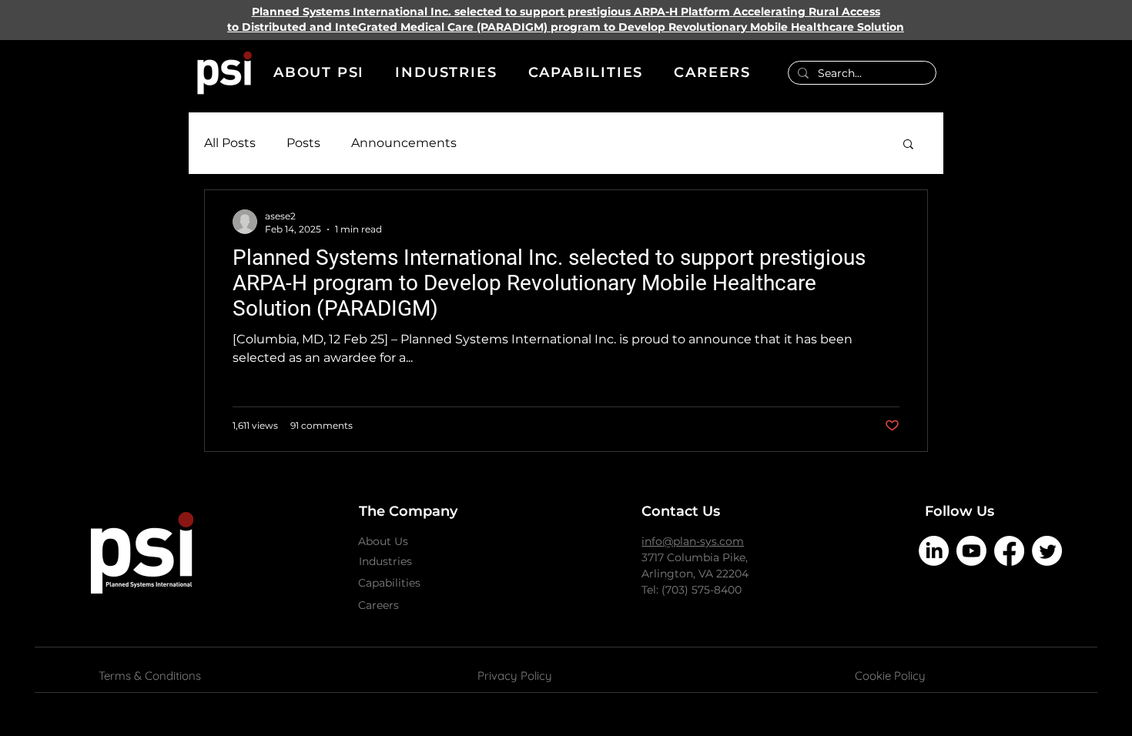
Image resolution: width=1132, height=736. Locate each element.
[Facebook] (1009, 551)
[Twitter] (1047, 551)
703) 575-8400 (703, 590)
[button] (319, 73)
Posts (303, 142)
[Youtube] (971, 551)
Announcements (404, 142)
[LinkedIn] (934, 551)
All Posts (230, 142)
